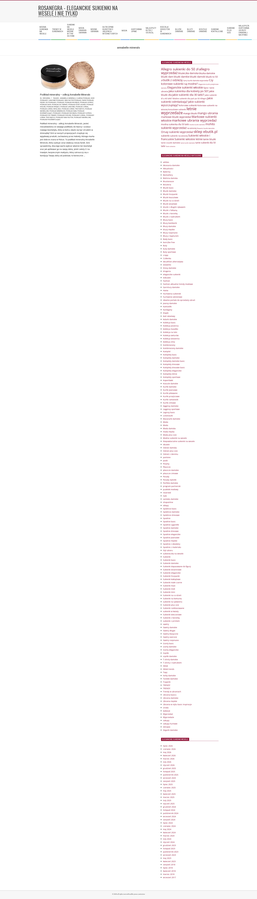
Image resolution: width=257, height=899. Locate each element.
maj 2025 (167, 790)
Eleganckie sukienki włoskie (185, 87)
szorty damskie (169, 646)
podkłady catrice (84, 113)
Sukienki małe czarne (172, 582)
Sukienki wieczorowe (172, 614)
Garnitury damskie (171, 287)
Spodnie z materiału (172, 547)
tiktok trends (168, 669)
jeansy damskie (170, 303)
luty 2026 (167, 762)
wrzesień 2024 (169, 816)
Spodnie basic (169, 521)
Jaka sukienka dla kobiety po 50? (188, 91)
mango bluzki (190, 113)
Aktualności (168, 168)
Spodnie (166, 518)
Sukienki (167, 557)
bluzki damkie (181, 76)
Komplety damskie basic (174, 361)
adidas (166, 162)
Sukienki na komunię (172, 598)
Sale (165, 496)
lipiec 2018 (168, 868)
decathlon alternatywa (173, 261)
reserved (167, 492)
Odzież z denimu (170, 454)
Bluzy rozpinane (170, 232)
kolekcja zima (169, 342)
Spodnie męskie (170, 540)
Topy (165, 672)
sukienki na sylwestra (172, 601)
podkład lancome (67, 107)
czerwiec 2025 (169, 787)
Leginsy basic (169, 412)
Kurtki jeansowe (170, 390)
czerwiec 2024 (169, 826)
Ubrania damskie (170, 698)
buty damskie (169, 248)
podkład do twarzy (59, 104)
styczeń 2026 (169, 765)
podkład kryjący (53, 107)
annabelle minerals (68, 98)
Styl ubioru (168, 550)
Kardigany (167, 309)
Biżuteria (167, 184)
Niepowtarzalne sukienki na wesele (179, 441)
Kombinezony (169, 345)
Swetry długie (169, 630)
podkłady (57, 113)
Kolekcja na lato (170, 332)
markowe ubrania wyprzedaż (194, 120)
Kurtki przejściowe (171, 396)
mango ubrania (208, 113)
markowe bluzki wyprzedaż (176, 116)
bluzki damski (197, 76)
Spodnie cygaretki (171, 524)
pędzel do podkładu (48, 102)
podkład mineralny (57, 111)
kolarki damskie (170, 319)
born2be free (169, 242)
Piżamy (166, 463)
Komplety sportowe (171, 377)
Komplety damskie (171, 358)
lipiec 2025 (168, 784)
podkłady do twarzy (48, 115)
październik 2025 (170, 774)
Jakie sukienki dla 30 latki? (188, 95)
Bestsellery (168, 175)
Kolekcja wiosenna (171, 338)
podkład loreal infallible (50, 109)
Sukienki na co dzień (172, 595)
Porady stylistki (169, 480)
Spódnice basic (170, 508)
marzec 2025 (168, 797)
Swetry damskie (170, 627)
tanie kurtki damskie (188, 143)
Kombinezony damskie (173, 348)
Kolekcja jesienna (171, 325)
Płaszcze (167, 467)
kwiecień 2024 (169, 832)
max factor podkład (73, 100)
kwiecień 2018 (169, 871)
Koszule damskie (170, 383)
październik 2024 (170, 813)
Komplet (167, 351)
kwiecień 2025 (169, 794)
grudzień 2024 (169, 807)
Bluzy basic (168, 220)
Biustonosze (168, 181)
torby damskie (169, 675)
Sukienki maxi (169, 585)
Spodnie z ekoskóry (171, 544)
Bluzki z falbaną (170, 210)
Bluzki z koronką (170, 213)
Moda (165, 422)
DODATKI (167, 265)
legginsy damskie (170, 406)
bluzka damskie (207, 73)
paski (165, 460)
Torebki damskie (170, 678)
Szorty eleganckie (171, 650)
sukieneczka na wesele (173, 553)
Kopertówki (168, 380)
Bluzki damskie (169, 191)
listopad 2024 (169, 810)
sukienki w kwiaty (171, 611)
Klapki (166, 313)
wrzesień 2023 (169, 855)
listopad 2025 (169, 771)
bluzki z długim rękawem (174, 207)
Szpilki (166, 653)
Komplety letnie (170, 374)
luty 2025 (167, 800)
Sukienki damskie (171, 563)
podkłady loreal (79, 115)
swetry (166, 624)
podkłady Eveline (64, 115)
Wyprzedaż (168, 714)
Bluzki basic (168, 188)
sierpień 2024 (169, 819)
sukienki (165, 135)
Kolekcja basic (169, 322)
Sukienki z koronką (171, 617)
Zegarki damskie (170, 730)
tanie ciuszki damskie (170, 142)
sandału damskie (170, 499)
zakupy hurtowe (170, 723)
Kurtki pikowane (170, 393)
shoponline (168, 502)
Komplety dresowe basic (174, 367)
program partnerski (172, 486)
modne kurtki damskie (197, 125)
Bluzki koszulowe (170, 197)
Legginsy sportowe (171, 409)
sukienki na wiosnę (179, 135)
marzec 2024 (168, 835)
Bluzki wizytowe (170, 204)
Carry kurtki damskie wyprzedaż (195, 80)
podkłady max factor (64, 117)
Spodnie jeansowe (171, 537)
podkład (60, 102)
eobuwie (167, 277)
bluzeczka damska (188, 73)
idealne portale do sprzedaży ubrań (179, 300)
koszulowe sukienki (177, 109)
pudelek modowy (170, 489)
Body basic (168, 239)
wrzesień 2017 (169, 877)
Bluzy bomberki (170, 223)
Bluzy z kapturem (171, 236)
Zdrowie (166, 727)
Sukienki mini (169, 592)
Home (165, 290)
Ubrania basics (169, 695)
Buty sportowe (169, 252)
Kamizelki (167, 306)
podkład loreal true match (73, 109)
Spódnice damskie (171, 512)
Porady (166, 476)
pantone (167, 457)
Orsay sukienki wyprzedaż (177, 132)
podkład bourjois (72, 102)
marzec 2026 (168, 758)
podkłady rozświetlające (50, 119)
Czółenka (167, 258)
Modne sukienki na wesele (175, 438)
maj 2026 (167, 752)
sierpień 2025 (169, 781)
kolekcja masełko (170, 329)
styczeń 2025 (169, 803)
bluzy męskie (169, 229)
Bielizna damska (170, 178)
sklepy (166, 505)
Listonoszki (168, 415)
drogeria (46, 98)
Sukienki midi (169, 589)
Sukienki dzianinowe (172, 569)
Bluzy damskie (169, 226)
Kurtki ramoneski (170, 399)
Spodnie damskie (170, 528)
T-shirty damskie (170, 659)
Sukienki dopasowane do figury (177, 566)
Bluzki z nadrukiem (171, 216)
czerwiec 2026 (169, 749)
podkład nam (71, 111)
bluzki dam (167, 76)
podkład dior (45, 104)
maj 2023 (167, 858)
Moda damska (169, 428)
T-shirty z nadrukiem (172, 662)
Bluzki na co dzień (171, 200)
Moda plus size (170, 435)
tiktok (165, 666)
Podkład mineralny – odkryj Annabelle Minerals (65, 94)
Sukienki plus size (171, 605)
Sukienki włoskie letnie (189, 139)
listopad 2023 (169, 848)
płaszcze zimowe (170, 473)
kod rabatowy (169, 316)
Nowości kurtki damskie (206, 128)
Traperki (167, 682)
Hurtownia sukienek (172, 293)
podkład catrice (86, 102)
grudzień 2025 (169, 768)
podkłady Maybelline (82, 117)
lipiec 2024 (168, 823)
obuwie (166, 444)
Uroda (166, 707)
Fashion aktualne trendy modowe (178, 284)
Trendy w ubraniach (172, 691)
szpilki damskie (170, 656)
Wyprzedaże (168, 717)
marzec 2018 (168, 874)
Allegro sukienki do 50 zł (180, 69)
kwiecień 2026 (169, 755)
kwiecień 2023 (169, 861)
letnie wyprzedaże (178, 110)
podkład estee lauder (77, 104)
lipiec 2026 (168, 746)
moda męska (168, 431)
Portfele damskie (170, 483)
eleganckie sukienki (171, 274)
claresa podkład (83, 98)
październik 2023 (170, 851)
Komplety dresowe (171, 364)
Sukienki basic (169, 560)
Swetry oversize (170, 637)
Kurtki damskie (169, 386)
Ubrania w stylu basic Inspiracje (177, 704)
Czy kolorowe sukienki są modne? (187, 82)
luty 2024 (167, 839)
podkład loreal (82, 107)
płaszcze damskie (171, 470)
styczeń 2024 (169, 842)
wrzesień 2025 (169, 778)
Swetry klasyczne (170, 634)
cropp (165, 255)
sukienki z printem (171, 621)
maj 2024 (167, 829)
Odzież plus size (170, 451)
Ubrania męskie (170, 701)
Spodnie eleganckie (171, 534)
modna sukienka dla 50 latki (175, 124)
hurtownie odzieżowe (172, 297)
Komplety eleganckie (172, 370)
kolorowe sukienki (188, 105)
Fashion (166, 281)
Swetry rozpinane (171, 640)
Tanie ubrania (170, 146)
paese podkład (88, 100)
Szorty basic (168, 643)
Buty (165, 245)
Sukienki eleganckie (172, 573)
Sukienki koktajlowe (171, 579)
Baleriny (166, 171)
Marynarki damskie (171, 419)
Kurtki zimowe (169, 403)
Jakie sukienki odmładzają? (187, 99)
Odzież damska (170, 447)
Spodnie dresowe (171, 531)
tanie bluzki (209, 139)
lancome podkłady (56, 100)
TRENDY (166, 685)
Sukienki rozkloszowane (173, 608)
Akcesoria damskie (171, 165)
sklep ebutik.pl (206, 131)
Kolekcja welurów (171, 335)
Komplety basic (170, 354)
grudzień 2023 (169, 845)
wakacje (166, 711)
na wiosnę (191, 128)
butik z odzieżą (172, 80)
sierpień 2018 (169, 864)
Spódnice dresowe (171, 515)
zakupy (166, 720)
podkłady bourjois (69, 113)
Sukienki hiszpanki (171, 576)
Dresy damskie (169, 268)
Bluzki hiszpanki (170, 194)
